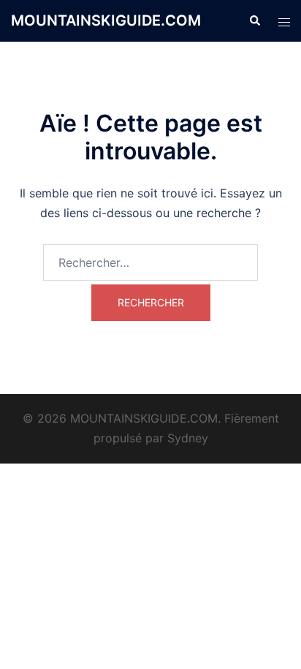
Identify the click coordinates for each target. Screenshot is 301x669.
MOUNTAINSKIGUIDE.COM (106, 20)
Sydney (187, 438)
